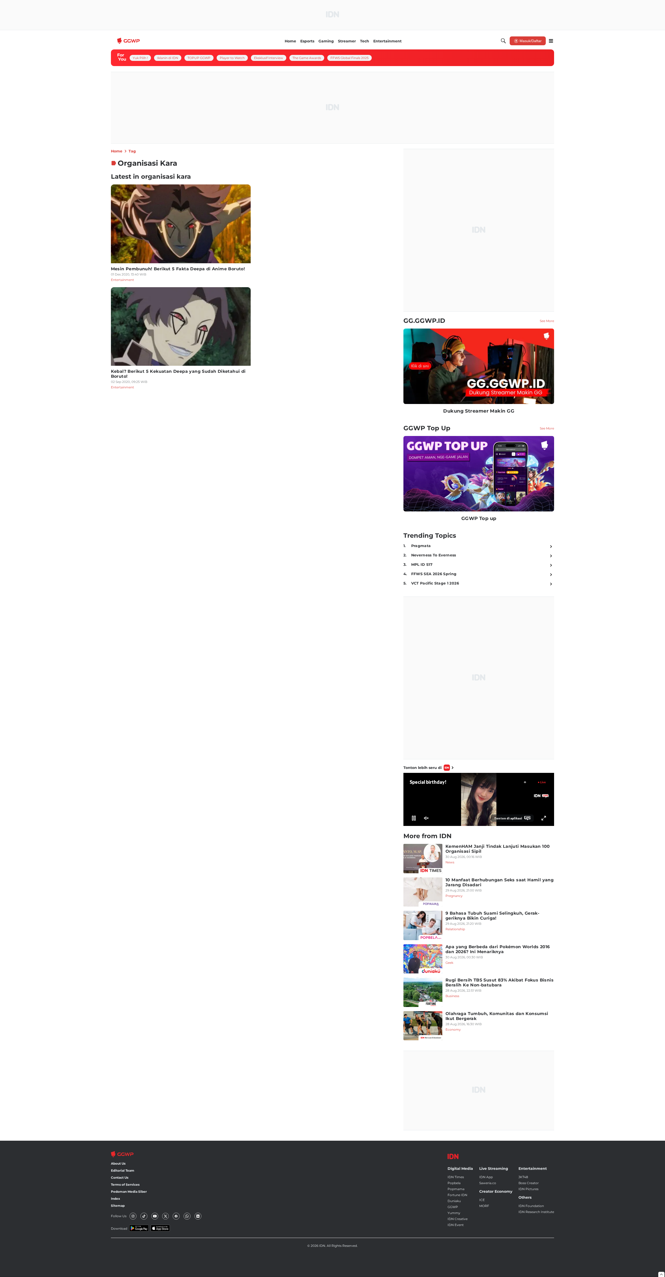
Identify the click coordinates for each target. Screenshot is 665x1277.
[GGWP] (129, 41)
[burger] (551, 41)
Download (119, 1228)
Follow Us (119, 1216)
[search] (503, 41)
